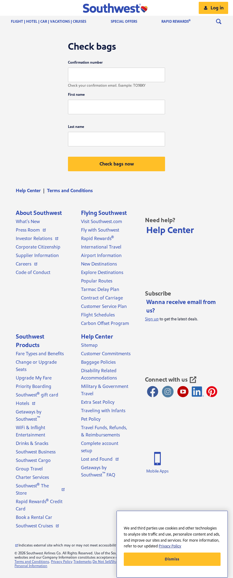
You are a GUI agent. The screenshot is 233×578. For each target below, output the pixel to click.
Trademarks (82, 562)
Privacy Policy (62, 562)
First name (76, 94)
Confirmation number (85, 62)
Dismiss (172, 559)
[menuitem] (55, 21)
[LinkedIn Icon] (198, 391)
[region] (172, 544)
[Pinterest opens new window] (211, 391)
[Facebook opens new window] (152, 391)
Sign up (152, 319)
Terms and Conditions (32, 562)
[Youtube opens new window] (183, 391)
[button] (117, 7)
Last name (76, 127)
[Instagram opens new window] (167, 391)
